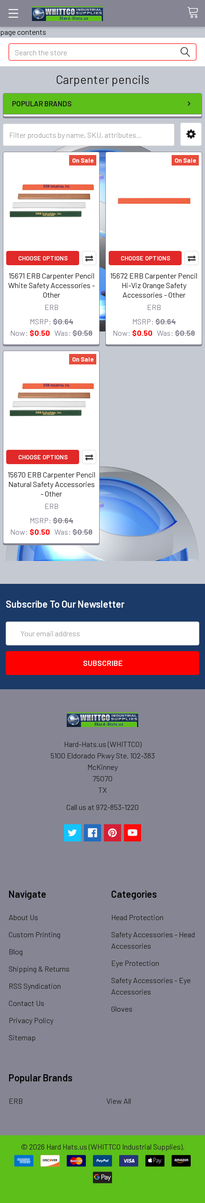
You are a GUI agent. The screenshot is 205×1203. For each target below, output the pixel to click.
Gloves (122, 1008)
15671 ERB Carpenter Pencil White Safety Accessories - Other (51, 285)
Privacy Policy (31, 1020)
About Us (23, 917)
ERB (16, 1100)
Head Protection (137, 917)
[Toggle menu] (13, 13)
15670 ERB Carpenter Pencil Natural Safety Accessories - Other (51, 484)
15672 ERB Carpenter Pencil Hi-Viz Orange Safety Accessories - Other (153, 285)
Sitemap (22, 1037)
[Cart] (196, 13)
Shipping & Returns (39, 968)
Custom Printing (35, 934)
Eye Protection (135, 962)
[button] (191, 134)
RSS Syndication (35, 985)
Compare (89, 258)
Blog (16, 951)
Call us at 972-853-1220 (102, 806)
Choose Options (43, 258)
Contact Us (26, 1002)
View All (118, 1100)
